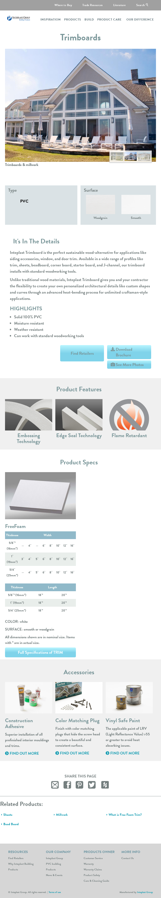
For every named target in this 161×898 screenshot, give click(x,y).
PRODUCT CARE (109, 19)
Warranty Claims (93, 869)
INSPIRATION (50, 19)
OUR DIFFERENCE (140, 19)
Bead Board (11, 824)
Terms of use (55, 892)
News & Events (54, 875)
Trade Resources (92, 5)
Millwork (62, 814)
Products (51, 869)
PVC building (53, 864)
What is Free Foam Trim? (125, 814)
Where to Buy (63, 5)
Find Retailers (82, 353)
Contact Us (127, 858)
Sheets (7, 814)
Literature (119, 5)
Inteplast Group (54, 858)
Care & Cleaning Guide (96, 881)
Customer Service (93, 858)
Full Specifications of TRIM (40, 652)
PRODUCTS (72, 19)
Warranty (89, 864)
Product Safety (92, 875)
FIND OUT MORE (24, 753)
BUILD (89, 19)
